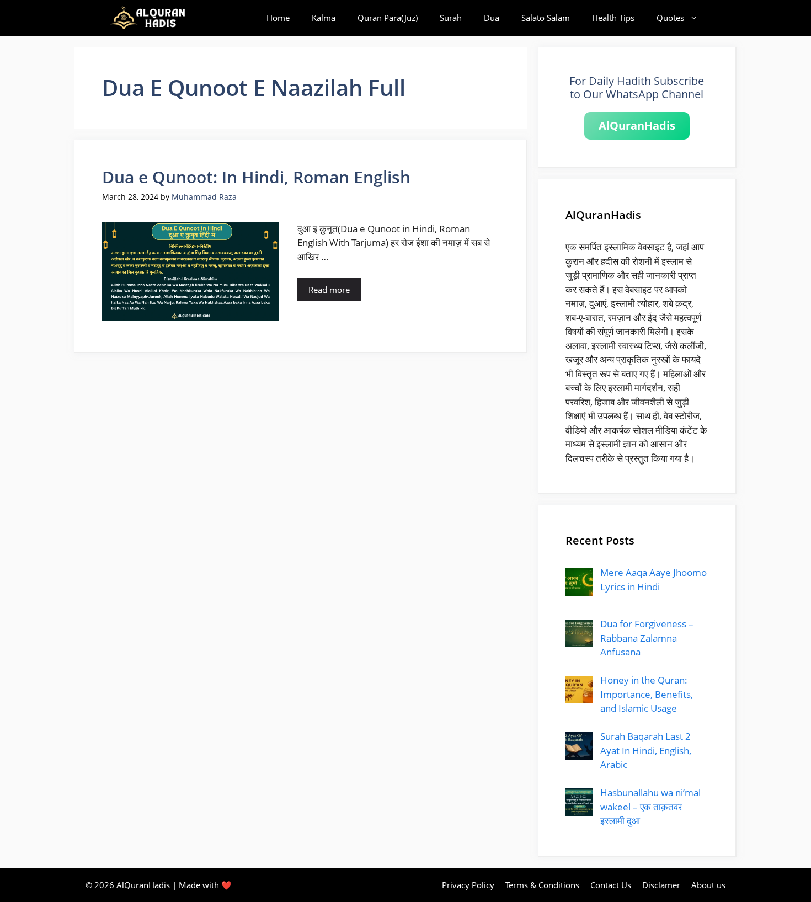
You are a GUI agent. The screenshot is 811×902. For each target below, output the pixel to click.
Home (278, 17)
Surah (451, 17)
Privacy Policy (468, 884)
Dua (491, 17)
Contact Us (610, 884)
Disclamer (661, 884)
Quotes (670, 17)
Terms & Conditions (542, 884)
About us (708, 884)
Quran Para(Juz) (388, 17)
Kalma (323, 17)
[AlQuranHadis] (154, 18)
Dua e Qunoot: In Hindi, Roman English (256, 177)
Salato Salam (545, 17)
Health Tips (613, 17)
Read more (329, 289)
